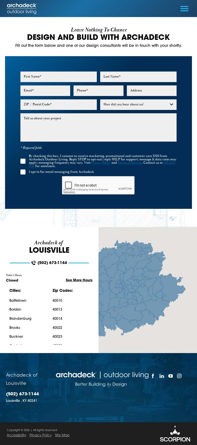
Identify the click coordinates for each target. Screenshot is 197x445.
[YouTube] (170, 376)
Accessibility (16, 435)
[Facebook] (152, 376)
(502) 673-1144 (52, 263)
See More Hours (79, 280)
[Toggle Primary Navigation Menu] (184, 8)
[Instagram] (179, 376)
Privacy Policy (41, 435)
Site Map (62, 435)
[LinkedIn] (161, 376)
